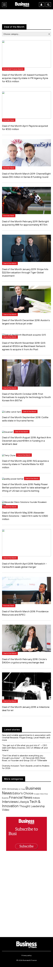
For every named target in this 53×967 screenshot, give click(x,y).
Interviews (10, 802)
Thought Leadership (32, 806)
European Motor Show (41, 794)
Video (5, 809)
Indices (36, 797)
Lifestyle (23, 801)
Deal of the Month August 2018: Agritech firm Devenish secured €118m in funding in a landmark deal (26, 440)
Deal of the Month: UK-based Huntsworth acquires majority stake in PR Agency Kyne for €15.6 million (25, 78)
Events (5, 798)
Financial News (20, 797)
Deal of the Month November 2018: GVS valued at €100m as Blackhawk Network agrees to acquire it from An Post (23, 346)
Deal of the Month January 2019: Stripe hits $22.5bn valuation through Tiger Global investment (25, 272)
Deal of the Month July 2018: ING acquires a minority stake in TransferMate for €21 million (25, 464)
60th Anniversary (10, 789)
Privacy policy (26, 955)
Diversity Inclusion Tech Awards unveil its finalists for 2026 (25, 766)
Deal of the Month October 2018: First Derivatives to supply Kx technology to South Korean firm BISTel (26, 397)
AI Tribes (22, 789)
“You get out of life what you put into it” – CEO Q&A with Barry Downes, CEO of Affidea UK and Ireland (25, 747)
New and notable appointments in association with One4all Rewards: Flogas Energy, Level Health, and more (26, 737)
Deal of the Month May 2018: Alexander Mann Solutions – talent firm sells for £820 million (25, 516)
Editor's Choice (22, 793)
